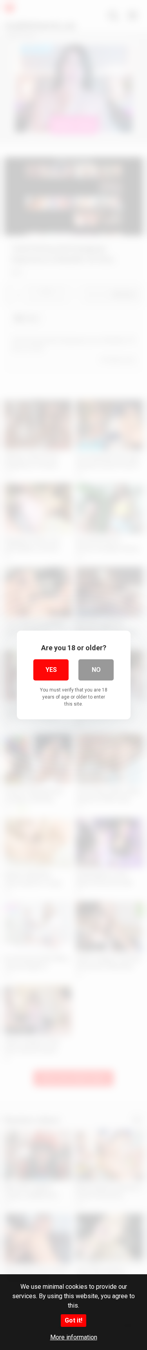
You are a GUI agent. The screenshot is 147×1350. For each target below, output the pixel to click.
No (96, 669)
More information (73, 1337)
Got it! (73, 1320)
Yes (51, 669)
